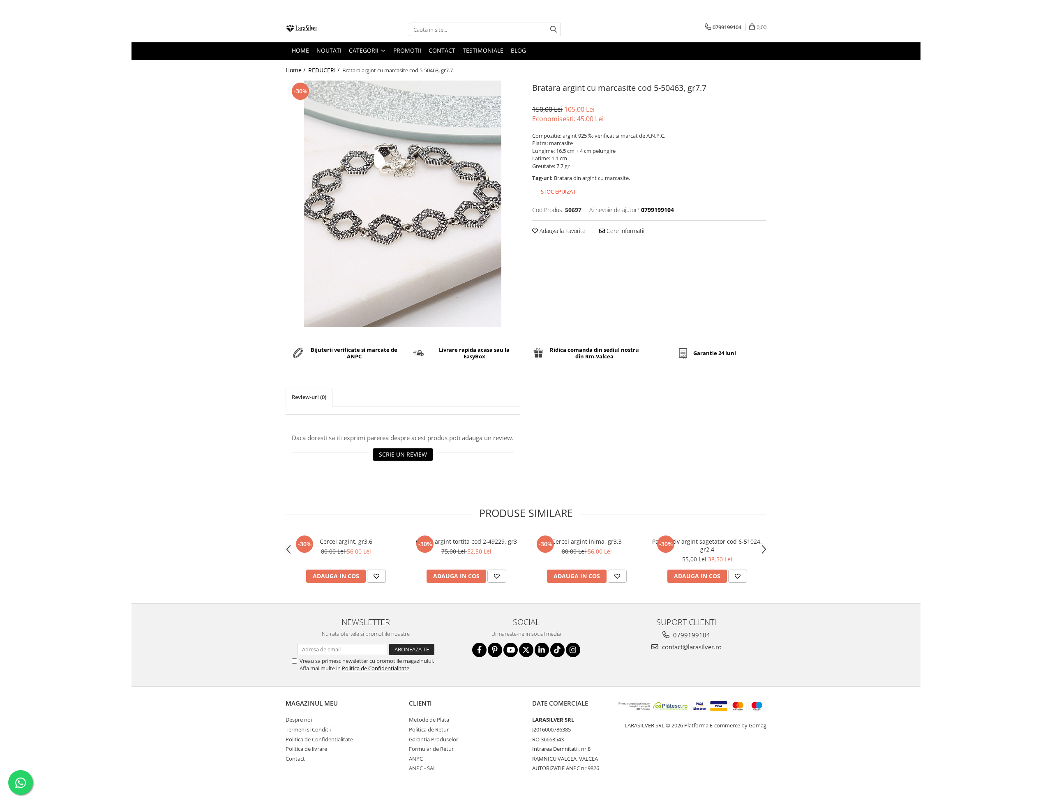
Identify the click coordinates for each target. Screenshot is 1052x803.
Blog (518, 50)
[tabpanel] (403, 204)
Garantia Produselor (433, 739)
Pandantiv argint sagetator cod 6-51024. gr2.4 (707, 545)
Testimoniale (483, 50)
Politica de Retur (429, 729)
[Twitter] (526, 650)
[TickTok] (557, 650)
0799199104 (690, 635)
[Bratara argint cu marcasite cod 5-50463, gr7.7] (403, 204)
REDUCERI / (324, 70)
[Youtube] (510, 650)
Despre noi (299, 719)
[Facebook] (479, 650)
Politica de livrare (306, 748)
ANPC (416, 758)
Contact (295, 758)
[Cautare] (553, 29)
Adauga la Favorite (562, 231)
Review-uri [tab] (309, 397)
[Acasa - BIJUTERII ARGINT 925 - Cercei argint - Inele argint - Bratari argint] (327, 29)
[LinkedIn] (542, 650)
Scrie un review (403, 454)
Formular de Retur (431, 748)
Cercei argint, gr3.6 (346, 541)
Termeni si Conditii (308, 729)
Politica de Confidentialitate (375, 668)
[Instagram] (573, 650)
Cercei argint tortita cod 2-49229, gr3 (466, 541)
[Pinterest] (495, 650)
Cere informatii (624, 231)
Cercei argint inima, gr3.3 (587, 541)
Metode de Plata (429, 719)
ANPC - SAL (422, 768)
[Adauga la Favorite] (376, 576)
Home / (296, 70)
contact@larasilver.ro (691, 647)
